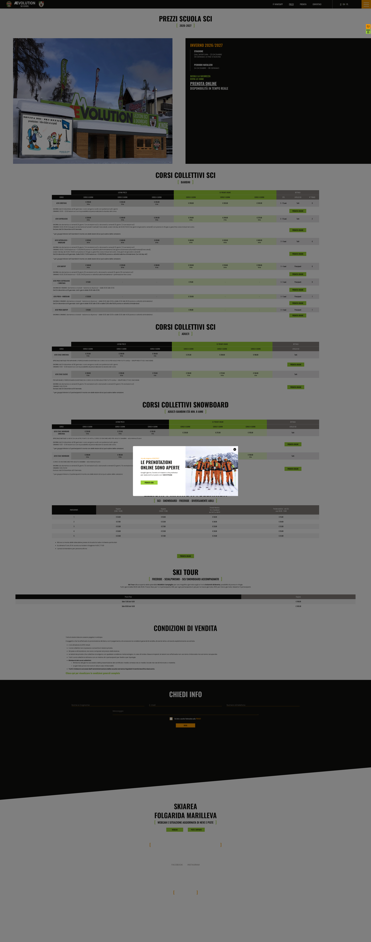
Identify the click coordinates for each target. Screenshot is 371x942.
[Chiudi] (234, 449)
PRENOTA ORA (149, 482)
